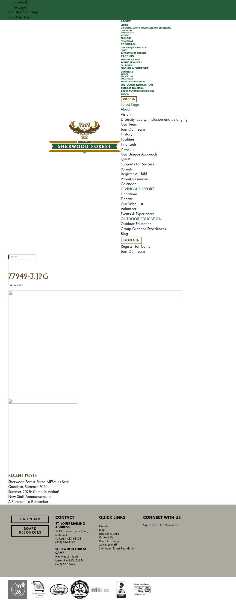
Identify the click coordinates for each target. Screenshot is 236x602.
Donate (129, 99)
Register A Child (109, 533)
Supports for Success (137, 164)
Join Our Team (20, 17)
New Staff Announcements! (30, 497)
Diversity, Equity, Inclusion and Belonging (146, 28)
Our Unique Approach (134, 48)
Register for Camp (23, 12)
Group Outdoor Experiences (137, 91)
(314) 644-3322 (65, 542)
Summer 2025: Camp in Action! (33, 492)
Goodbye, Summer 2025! (28, 487)
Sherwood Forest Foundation (117, 548)
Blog (102, 530)
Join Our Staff (108, 544)
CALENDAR (30, 519)
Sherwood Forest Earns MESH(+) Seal (38, 482)
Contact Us (106, 537)
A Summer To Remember (28, 502)
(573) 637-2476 (65, 564)
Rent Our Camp (109, 541)
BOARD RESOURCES (30, 530)
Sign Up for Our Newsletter (160, 525)
